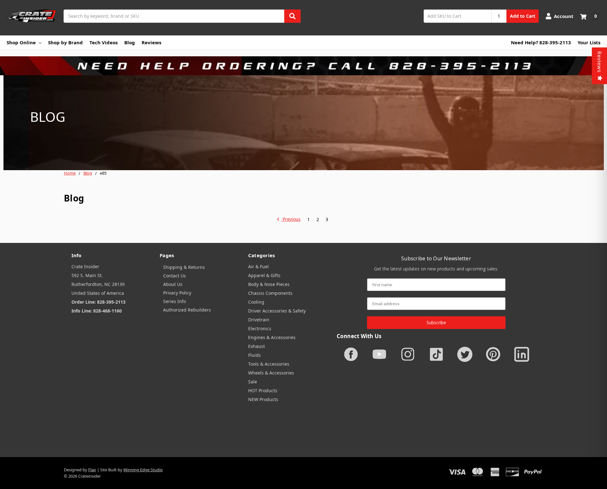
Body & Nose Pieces (269, 284)
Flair (92, 470)
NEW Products (263, 399)
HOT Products (262, 390)
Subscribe (436, 322)
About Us (172, 284)
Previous (291, 219)
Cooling (256, 302)
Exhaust (256, 346)
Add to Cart (522, 16)
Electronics (259, 328)
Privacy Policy (177, 293)
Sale (252, 382)
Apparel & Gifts (264, 275)
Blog (129, 42)
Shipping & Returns (184, 267)
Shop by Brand (65, 42)
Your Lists (589, 42)
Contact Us (174, 276)
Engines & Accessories (272, 337)
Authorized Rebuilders (187, 310)
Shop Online (21, 42)
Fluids (254, 355)
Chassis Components (270, 293)
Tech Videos (103, 42)
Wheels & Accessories (271, 373)
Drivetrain (258, 320)
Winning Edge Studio (143, 470)
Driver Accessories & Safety (277, 311)
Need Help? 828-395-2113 (541, 42)
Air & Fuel (258, 266)
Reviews (151, 42)
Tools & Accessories (268, 364)
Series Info (174, 301)
